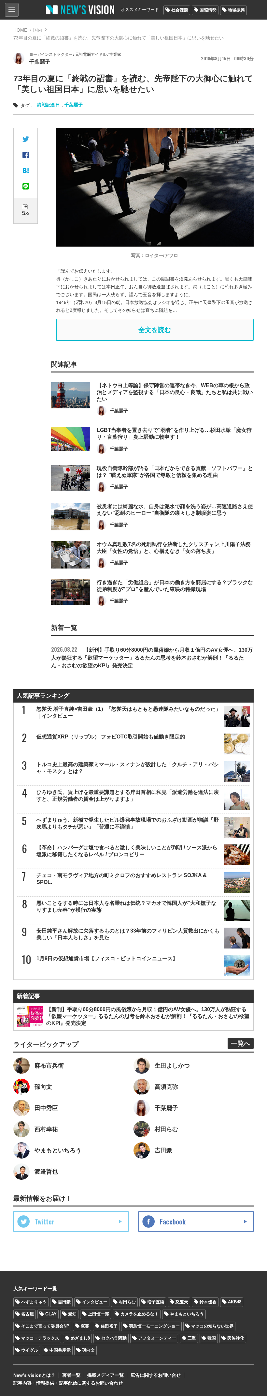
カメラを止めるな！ (139, 1314)
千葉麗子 (73, 104)
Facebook (173, 1221)
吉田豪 (64, 1301)
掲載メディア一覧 (105, 1375)
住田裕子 (109, 1326)
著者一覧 (71, 1375)
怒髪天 (182, 1301)
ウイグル (29, 1350)
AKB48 (234, 1301)
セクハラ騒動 (114, 1338)
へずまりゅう (34, 1301)
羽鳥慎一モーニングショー (154, 1326)
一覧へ (240, 1043)
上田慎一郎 (98, 1314)
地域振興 (236, 10)
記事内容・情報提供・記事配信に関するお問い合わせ (68, 1383)
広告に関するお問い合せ (156, 1375)
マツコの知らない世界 (212, 1326)
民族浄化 (235, 1338)
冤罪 (85, 1326)
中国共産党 (60, 1350)
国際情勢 (208, 10)
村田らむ (127, 1301)
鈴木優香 (208, 1301)
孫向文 (88, 1350)
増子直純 (155, 1301)
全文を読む (154, 329)
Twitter (44, 1221)
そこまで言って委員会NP (45, 1326)
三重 (192, 1338)
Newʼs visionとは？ (34, 1375)
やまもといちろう (187, 1314)
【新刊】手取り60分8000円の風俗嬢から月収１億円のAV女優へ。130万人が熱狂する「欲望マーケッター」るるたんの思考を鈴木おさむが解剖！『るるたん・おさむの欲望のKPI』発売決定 (152, 657)
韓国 (211, 1338)
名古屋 (27, 1314)
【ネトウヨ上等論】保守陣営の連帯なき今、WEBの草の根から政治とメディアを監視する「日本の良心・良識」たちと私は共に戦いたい (175, 392)
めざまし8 (80, 1338)
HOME (20, 30)
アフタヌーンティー (157, 1338)
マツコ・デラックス (40, 1338)
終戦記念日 (48, 104)
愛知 (72, 1314)
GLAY (51, 1314)
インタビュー (94, 1301)
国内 (37, 30)
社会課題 (179, 10)
